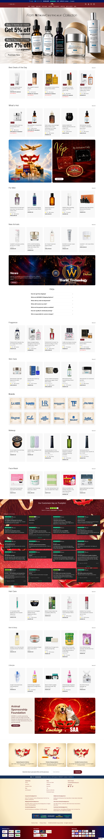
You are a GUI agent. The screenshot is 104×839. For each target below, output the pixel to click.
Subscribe (77, 772)
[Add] (24, 71)
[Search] (86, 4)
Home (26, 782)
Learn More (15, 179)
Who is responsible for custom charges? (42, 314)
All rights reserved (68, 823)
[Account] (88, 4)
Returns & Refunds (50, 790)
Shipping (48, 784)
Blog (26, 788)
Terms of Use (34, 823)
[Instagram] (70, 786)
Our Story (27, 784)
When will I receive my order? (39, 304)
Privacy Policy (43, 823)
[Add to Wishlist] (24, 73)
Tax (47, 788)
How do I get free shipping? (38, 294)
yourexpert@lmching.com (73, 782)
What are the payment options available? (42, 307)
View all (93, 67)
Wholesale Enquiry (50, 792)
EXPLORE (14, 282)
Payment (48, 786)
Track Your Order (50, 782)
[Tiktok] (72, 786)
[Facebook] (68, 786)
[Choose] (42, 71)
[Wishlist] (91, 4)
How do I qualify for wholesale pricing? (41, 310)
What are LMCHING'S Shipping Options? (42, 297)
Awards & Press (28, 786)
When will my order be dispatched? (40, 300)
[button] (101, 838)
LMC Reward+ (28, 790)
